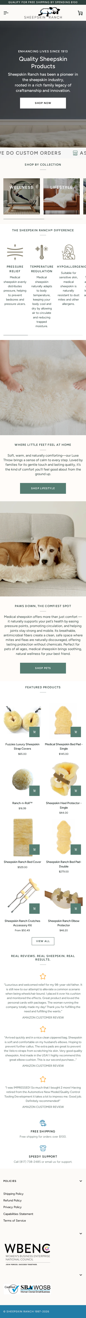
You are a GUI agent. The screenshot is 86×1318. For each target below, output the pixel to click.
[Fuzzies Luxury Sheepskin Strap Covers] (22, 720)
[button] (43, 1233)
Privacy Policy (12, 1207)
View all (43, 941)
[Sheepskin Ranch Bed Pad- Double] (64, 837)
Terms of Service (14, 1220)
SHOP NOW (43, 103)
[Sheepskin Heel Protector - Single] (64, 779)
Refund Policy (12, 1200)
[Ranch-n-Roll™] (22, 779)
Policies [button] (9, 1181)
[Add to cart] (34, 732)
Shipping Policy (13, 1194)
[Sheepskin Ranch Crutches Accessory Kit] (22, 896)
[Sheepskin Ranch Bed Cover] (22, 837)
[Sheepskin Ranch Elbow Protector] (64, 896)
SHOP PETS (43, 668)
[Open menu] (9, 13)
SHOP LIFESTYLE (43, 488)
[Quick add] (34, 908)
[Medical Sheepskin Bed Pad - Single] (64, 720)
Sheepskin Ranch (20, 1311)
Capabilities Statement (18, 1214)
